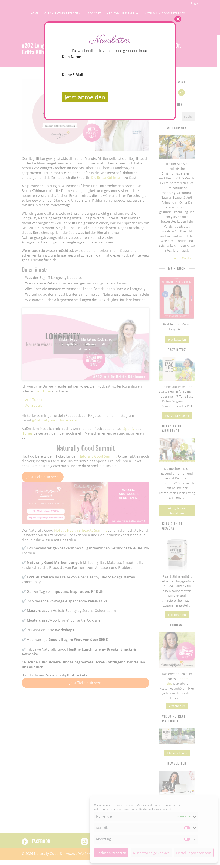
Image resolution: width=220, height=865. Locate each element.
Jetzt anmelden (84, 97)
